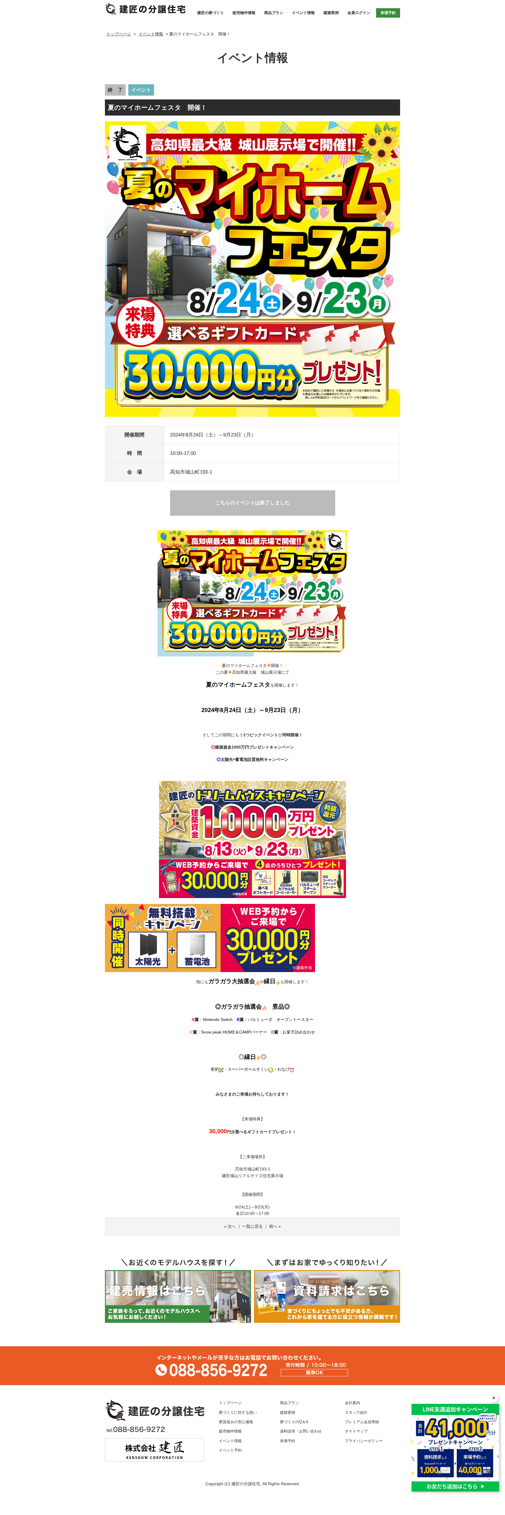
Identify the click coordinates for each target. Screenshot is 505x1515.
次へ (232, 1226)
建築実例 (331, 13)
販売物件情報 (244, 13)
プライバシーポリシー (364, 1441)
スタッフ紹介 (356, 1413)
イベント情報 (303, 13)
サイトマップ (356, 1431)
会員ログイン (358, 13)
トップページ (230, 1403)
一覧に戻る (252, 1226)
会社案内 (352, 1403)
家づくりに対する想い (238, 1413)
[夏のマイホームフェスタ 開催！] (145, 9)
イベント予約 (230, 1450)
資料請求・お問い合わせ (301, 1431)
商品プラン (273, 13)
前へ (273, 1226)
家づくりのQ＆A (294, 1422)
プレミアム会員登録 (362, 1422)
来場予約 (388, 13)
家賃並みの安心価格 (236, 1422)
